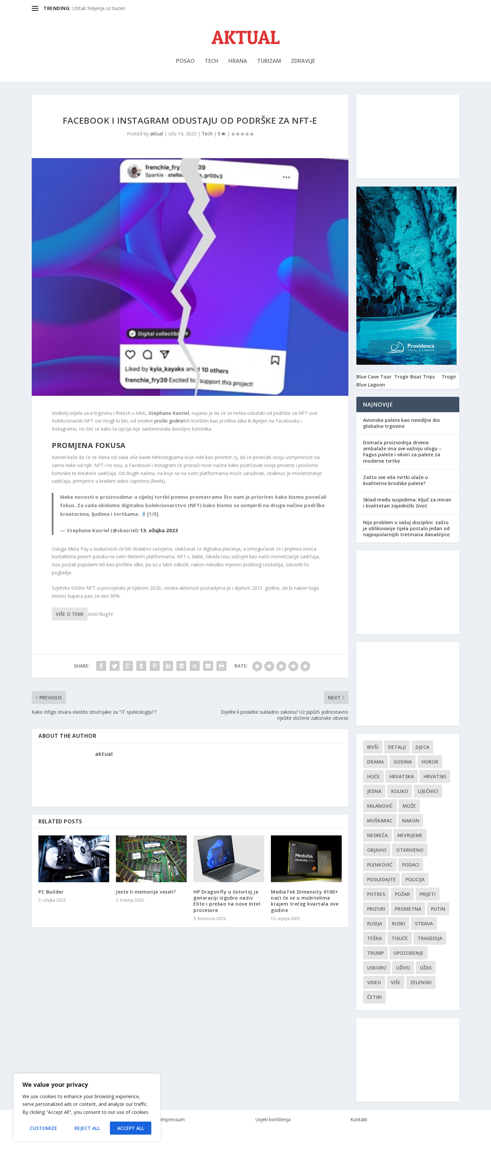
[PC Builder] (73, 858)
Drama (375, 762)
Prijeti (428, 894)
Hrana (237, 61)
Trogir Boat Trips (414, 376)
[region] (86, 1107)
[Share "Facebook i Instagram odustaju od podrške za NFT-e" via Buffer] (181, 666)
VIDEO (374, 982)
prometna (408, 909)
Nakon (410, 820)
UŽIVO (403, 967)
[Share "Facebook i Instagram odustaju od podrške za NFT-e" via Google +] (128, 666)
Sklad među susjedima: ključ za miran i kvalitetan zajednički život (407, 502)
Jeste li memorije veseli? (146, 892)
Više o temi (70, 614)
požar (402, 894)
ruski (398, 923)
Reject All (87, 1128)
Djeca (422, 747)
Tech (211, 61)
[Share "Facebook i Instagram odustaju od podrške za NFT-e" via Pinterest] (154, 666)
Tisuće (399, 938)
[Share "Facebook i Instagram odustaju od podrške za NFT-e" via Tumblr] (141, 666)
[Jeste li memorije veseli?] (151, 858)
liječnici (428, 791)
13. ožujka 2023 (159, 530)
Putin (438, 909)
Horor (430, 762)
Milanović (380, 806)
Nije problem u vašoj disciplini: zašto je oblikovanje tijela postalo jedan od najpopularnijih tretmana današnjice (406, 528)
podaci (410, 864)
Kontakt (358, 1119)
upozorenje (408, 953)
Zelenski (421, 982)
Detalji (397, 747)
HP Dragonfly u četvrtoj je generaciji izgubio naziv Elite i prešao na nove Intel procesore (226, 901)
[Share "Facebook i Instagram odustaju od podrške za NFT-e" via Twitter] (114, 666)
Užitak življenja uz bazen (98, 8)
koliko (399, 791)
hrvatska (401, 776)
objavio (376, 850)
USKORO (376, 967)
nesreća (377, 835)
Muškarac (379, 820)
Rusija (374, 923)
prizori (376, 909)
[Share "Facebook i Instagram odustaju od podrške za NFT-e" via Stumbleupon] (194, 666)
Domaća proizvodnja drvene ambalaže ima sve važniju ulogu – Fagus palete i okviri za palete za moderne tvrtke (402, 451)
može (409, 806)
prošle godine (169, 421)
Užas (426, 967)
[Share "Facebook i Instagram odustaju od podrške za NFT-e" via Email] (208, 666)
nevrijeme (410, 835)
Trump (375, 953)
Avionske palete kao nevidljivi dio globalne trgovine (401, 423)
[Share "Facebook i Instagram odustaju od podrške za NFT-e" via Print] (221, 666)
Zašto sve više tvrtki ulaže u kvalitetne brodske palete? (395, 480)
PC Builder (50, 892)
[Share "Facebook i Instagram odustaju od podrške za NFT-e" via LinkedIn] (168, 666)
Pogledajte (381, 879)
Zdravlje (303, 61)
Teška (374, 938)
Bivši (372, 747)
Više (395, 982)
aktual (156, 133)
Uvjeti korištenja (273, 1119)
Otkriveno (410, 850)
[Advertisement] (407, 137)
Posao (185, 61)
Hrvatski (435, 776)
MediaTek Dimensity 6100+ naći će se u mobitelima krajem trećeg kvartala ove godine (304, 901)
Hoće (373, 776)
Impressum (172, 1119)
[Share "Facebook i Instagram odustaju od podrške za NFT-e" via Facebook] (101, 666)
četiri (374, 997)
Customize (43, 1128)
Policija (415, 879)
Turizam (269, 61)
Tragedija (430, 938)
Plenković (379, 864)
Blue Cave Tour (373, 376)
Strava (424, 923)
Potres (376, 894)
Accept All (130, 1128)
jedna (374, 791)
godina (402, 762)
